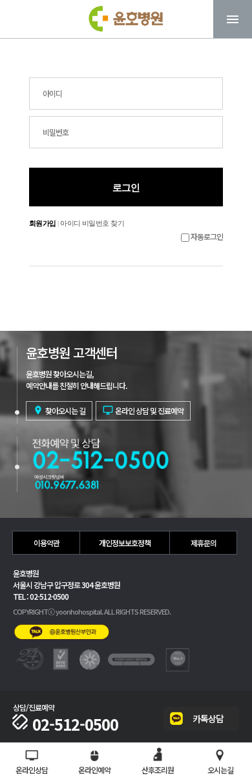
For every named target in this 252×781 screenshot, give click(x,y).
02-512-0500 (75, 724)
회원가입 (42, 223)
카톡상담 (208, 718)
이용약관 (46, 542)
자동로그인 (207, 236)
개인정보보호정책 (125, 542)
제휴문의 (203, 542)
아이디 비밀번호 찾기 (92, 223)
